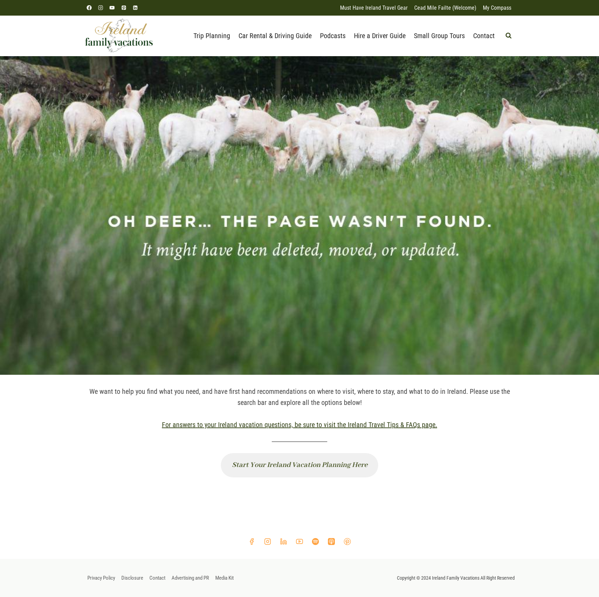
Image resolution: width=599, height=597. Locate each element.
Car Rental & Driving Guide (275, 36)
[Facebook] (89, 8)
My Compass (497, 8)
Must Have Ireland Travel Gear (374, 8)
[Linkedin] (135, 8)
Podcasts (333, 36)
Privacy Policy (101, 578)
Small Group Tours (439, 36)
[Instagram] (101, 8)
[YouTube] (112, 8)
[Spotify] (315, 541)
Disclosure (132, 578)
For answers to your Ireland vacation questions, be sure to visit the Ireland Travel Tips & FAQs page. (299, 425)
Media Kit (224, 578)
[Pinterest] (124, 8)
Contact (484, 36)
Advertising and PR (190, 578)
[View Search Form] (508, 35)
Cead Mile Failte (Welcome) (445, 8)
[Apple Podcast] (331, 541)
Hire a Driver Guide (380, 36)
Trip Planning (211, 36)
